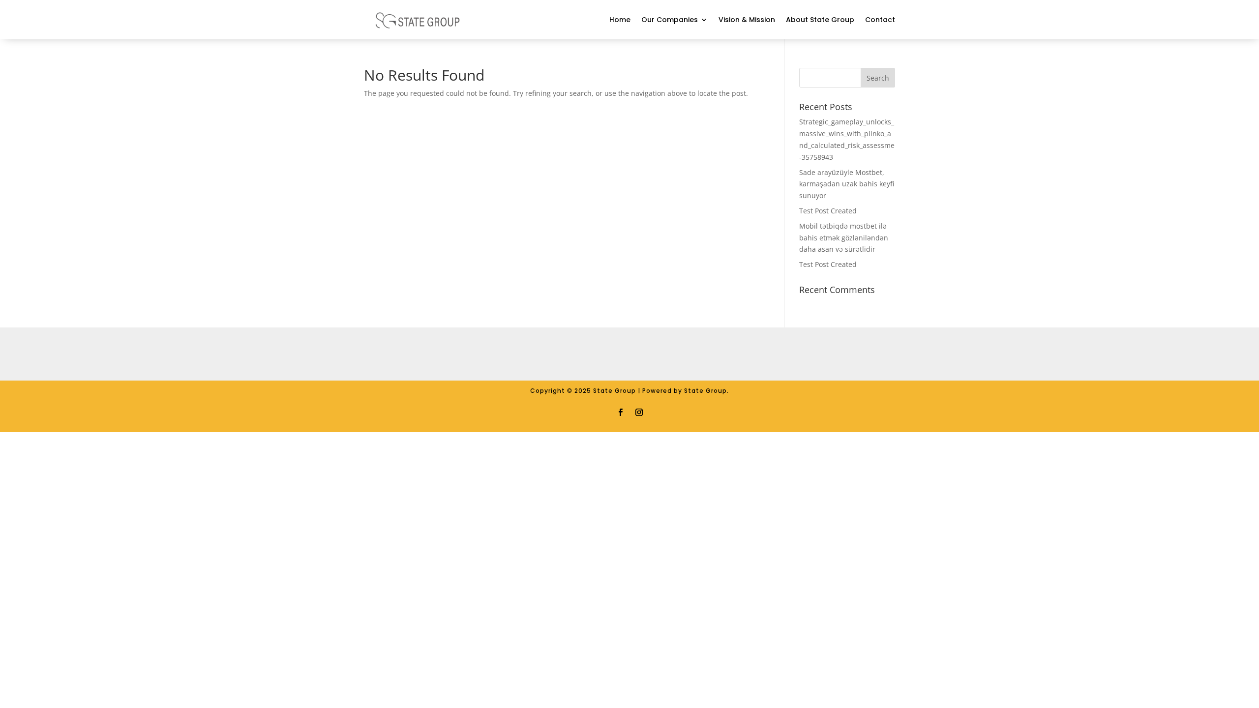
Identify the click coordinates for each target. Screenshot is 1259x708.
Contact (880, 20)
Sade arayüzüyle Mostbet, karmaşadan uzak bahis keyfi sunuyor (846, 184)
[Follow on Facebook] (620, 411)
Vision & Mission (747, 20)
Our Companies (669, 20)
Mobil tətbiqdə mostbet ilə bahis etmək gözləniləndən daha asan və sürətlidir (843, 237)
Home (619, 20)
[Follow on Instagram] (638, 411)
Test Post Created (828, 210)
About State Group (820, 20)
